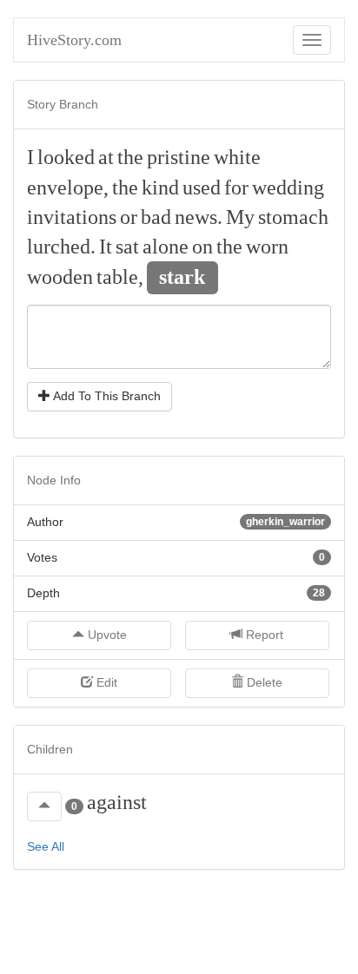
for (236, 187)
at (106, 157)
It (105, 246)
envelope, (68, 187)
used (201, 187)
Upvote (105, 635)
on (202, 246)
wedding (288, 187)
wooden (60, 277)
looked (66, 157)
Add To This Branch (105, 396)
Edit (105, 682)
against (117, 802)
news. (198, 217)
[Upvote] (44, 806)
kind (160, 187)
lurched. (61, 246)
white (237, 157)
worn (267, 246)
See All (45, 846)
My (240, 217)
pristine (178, 157)
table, (119, 277)
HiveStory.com (74, 40)
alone (166, 246)
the (130, 157)
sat (127, 246)
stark (182, 277)
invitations (71, 217)
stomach (293, 217)
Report (262, 635)
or (128, 217)
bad (156, 217)
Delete (262, 682)
